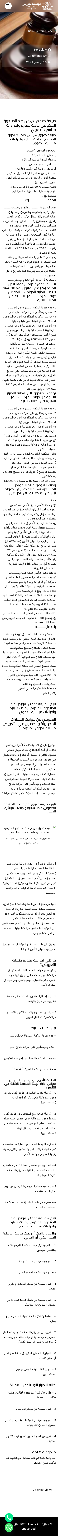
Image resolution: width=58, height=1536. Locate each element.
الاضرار (44, 177)
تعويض (29, 121)
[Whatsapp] (9, 1527)
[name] (8, 5)
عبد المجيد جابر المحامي (42, 164)
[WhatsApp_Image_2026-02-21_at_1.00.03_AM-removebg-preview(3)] (36, 6)
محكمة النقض (21, 458)
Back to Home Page (40, 31)
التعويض (29, 764)
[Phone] (9, 1517)
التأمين (29, 422)
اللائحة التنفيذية (47, 609)
